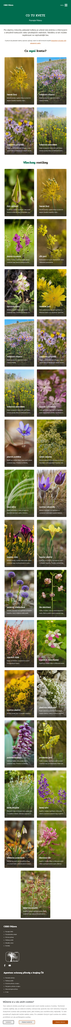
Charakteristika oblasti (11, 934)
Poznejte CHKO (9, 931)
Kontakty (7, 945)
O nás (6, 992)
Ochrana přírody (9, 937)
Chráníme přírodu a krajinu (12, 983)
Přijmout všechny (60, 1022)
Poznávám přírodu (10, 978)
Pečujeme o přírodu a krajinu (12, 986)
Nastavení (8, 1022)
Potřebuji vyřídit (9, 940)
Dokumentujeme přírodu (11, 989)
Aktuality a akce (9, 943)
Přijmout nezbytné (27, 1022)
